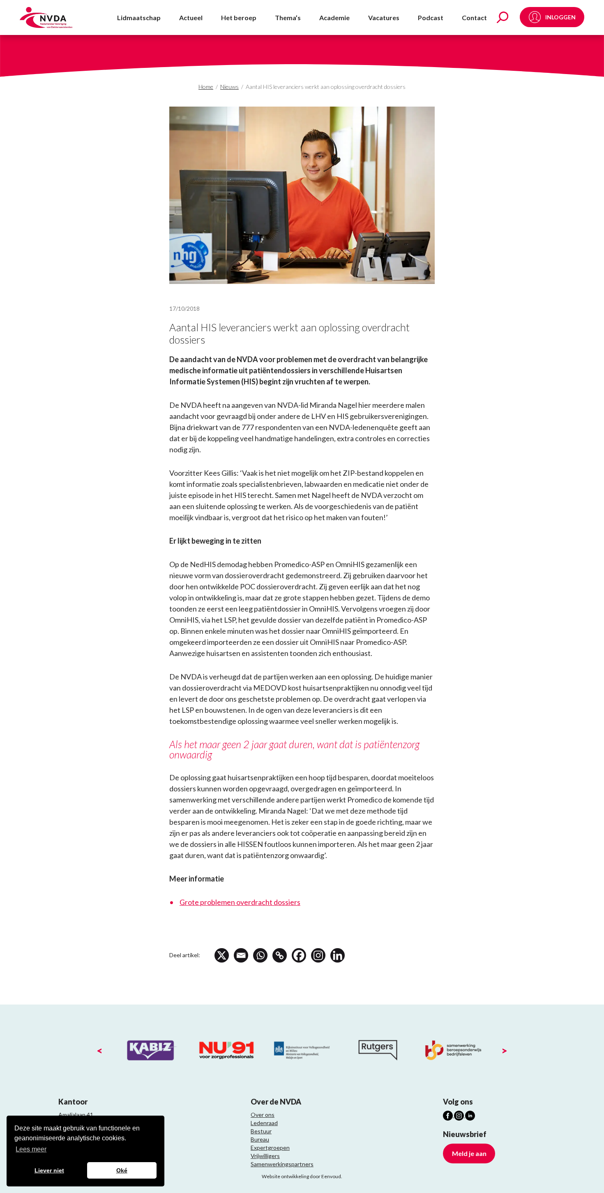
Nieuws (229, 86)
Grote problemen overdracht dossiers (240, 902)
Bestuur (261, 1131)
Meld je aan (469, 1153)
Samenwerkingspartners (282, 1163)
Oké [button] (121, 1170)
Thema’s (288, 17)
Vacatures (383, 17)
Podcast (430, 17)
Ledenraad (264, 1122)
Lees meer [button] (31, 1149)
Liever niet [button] (49, 1170)
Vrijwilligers (265, 1155)
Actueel (191, 17)
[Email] (241, 955)
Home (205, 86)
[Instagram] (318, 955)
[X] (221, 955)
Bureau (260, 1139)
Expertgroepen (270, 1147)
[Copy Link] (279, 955)
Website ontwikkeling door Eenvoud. (302, 1176)
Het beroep (238, 17)
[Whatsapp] (260, 955)
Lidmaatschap (139, 17)
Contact (474, 17)
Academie (334, 17)
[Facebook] (299, 955)
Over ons (262, 1114)
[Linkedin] (337, 955)
